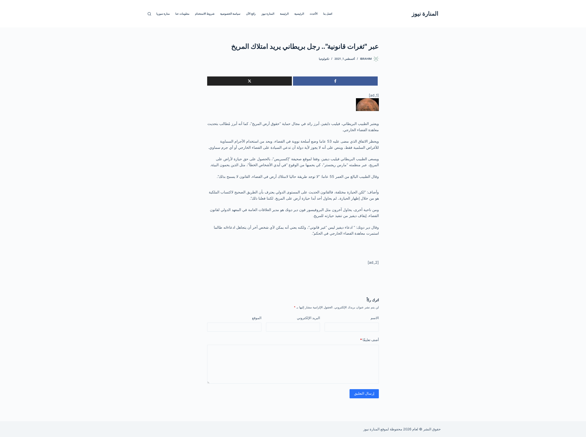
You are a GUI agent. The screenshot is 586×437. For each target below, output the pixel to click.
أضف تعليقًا (369, 340)
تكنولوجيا (324, 58)
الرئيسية (299, 13)
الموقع (256, 318)
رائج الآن (251, 13)
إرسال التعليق (364, 393)
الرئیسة (284, 13)
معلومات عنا (182, 13)
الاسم (375, 318)
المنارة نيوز (425, 13)
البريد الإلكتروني (308, 318)
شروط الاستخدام (204, 13)
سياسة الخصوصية (230, 13)
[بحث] (149, 14)
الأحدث (313, 13)
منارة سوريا (163, 13)
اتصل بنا (327, 13)
